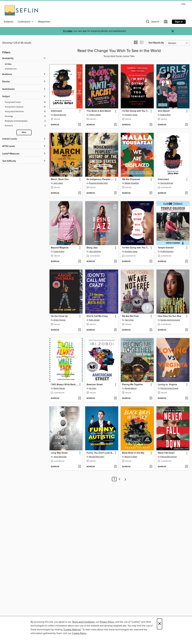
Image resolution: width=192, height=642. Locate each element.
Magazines (44, 21)
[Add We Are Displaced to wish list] (151, 193)
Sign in (179, 21)
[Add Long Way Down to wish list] (79, 467)
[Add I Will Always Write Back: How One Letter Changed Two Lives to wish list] (79, 398)
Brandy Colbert (131, 457)
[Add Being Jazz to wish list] (115, 262)
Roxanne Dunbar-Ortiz (98, 183)
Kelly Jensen (94, 320)
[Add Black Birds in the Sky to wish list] (151, 467)
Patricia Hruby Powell (169, 388)
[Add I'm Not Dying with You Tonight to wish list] (151, 125)
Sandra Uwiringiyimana (170, 320)
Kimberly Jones (131, 115)
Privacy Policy (107, 621)
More (24, 132)
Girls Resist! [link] (164, 111)
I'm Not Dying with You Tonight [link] (136, 111)
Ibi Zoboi (92, 388)
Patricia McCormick (168, 457)
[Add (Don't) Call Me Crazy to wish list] (115, 330)
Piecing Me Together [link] (132, 384)
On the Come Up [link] (59, 316)
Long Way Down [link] (59, 453)
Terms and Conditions (83, 621)
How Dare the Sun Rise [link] (169, 316)
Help (183, 4)
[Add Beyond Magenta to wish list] (79, 262)
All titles (8, 64)
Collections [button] (25, 21)
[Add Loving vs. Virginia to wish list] (186, 398)
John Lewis (58, 183)
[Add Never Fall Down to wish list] (186, 467)
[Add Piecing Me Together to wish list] (151, 398)
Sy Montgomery (167, 251)
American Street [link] (95, 384)
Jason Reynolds (59, 457)
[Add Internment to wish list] (79, 125)
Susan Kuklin (58, 251)
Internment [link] (56, 111)
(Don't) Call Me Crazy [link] (97, 316)
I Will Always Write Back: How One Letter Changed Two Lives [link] (64, 384)
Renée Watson (131, 388)
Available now (11, 69)
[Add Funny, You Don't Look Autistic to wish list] (115, 467)
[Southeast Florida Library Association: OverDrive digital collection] (21, 10)
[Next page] (125, 479)
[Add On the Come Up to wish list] (79, 330)
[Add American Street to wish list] (115, 398)
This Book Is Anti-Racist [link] (99, 111)
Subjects (8, 21)
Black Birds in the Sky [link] (133, 453)
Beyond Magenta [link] (59, 247)
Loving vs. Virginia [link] (167, 384)
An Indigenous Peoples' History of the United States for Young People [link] (100, 179)
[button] (152, 22)
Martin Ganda (59, 388)
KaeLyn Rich (165, 115)
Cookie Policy (79, 633)
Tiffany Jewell (95, 115)
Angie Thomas (59, 320)
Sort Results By (156, 42)
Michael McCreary (96, 457)
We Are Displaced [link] (131, 179)
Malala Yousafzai (132, 183)
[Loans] (165, 22)
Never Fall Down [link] (166, 453)
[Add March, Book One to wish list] (79, 193)
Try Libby (67, 31)
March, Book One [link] (60, 179)
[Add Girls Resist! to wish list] (186, 125)
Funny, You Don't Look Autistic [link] (100, 453)
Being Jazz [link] (92, 247)
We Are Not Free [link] (130, 316)
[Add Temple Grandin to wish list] (186, 262)
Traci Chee (129, 320)
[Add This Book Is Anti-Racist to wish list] (115, 125)
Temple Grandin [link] (166, 247)
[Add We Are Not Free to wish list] (151, 330)
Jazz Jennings (95, 251)
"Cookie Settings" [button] (72, 629)
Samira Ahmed (59, 115)
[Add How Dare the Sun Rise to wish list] (186, 330)
